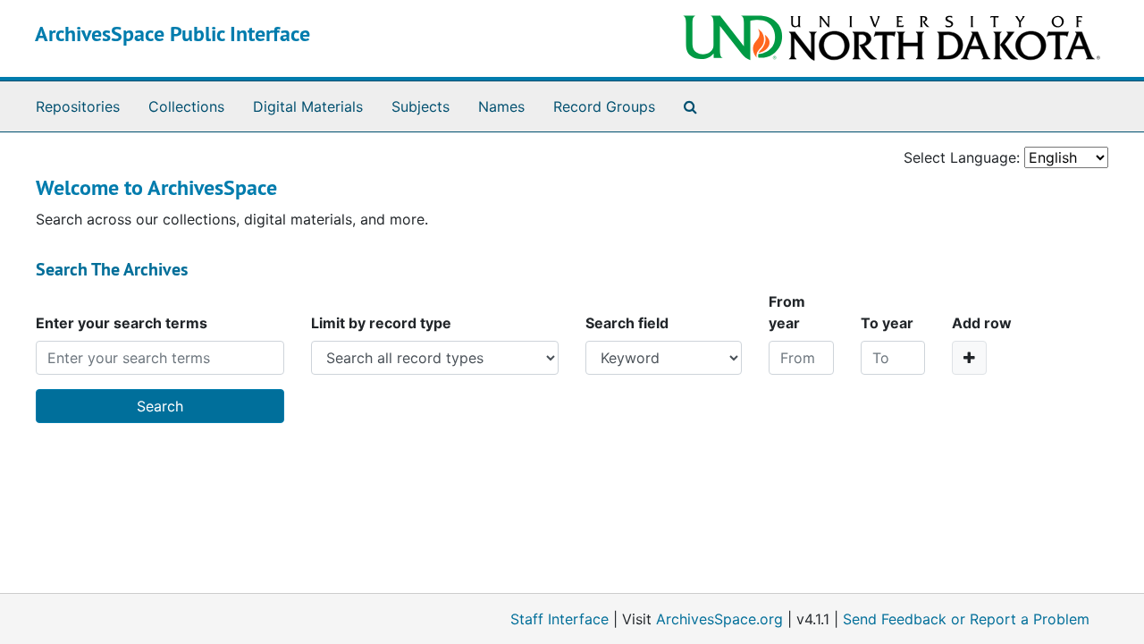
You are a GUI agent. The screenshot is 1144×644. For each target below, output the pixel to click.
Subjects (420, 106)
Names (501, 106)
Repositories (78, 106)
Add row (982, 323)
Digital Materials (308, 106)
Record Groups (604, 106)
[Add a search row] (969, 358)
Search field (627, 323)
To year (887, 323)
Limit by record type (381, 323)
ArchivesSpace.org (719, 619)
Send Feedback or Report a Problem (966, 619)
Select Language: (962, 157)
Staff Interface (559, 619)
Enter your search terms (121, 323)
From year (787, 312)
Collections (186, 106)
